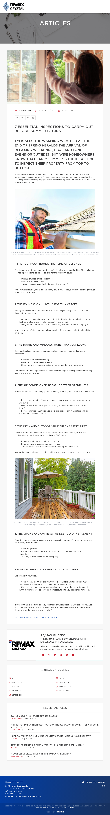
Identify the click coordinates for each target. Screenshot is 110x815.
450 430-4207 (16, 791)
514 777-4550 (16, 794)
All (14, 678)
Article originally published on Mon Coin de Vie (36, 618)
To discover (64, 691)
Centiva (60, 812)
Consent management (64, 808)
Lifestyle (16, 695)
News (61, 678)
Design (15, 687)
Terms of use (48, 808)
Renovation (24, 111)
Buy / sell (17, 682)
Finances (16, 691)
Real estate (64, 682)
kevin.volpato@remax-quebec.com (26, 796)
